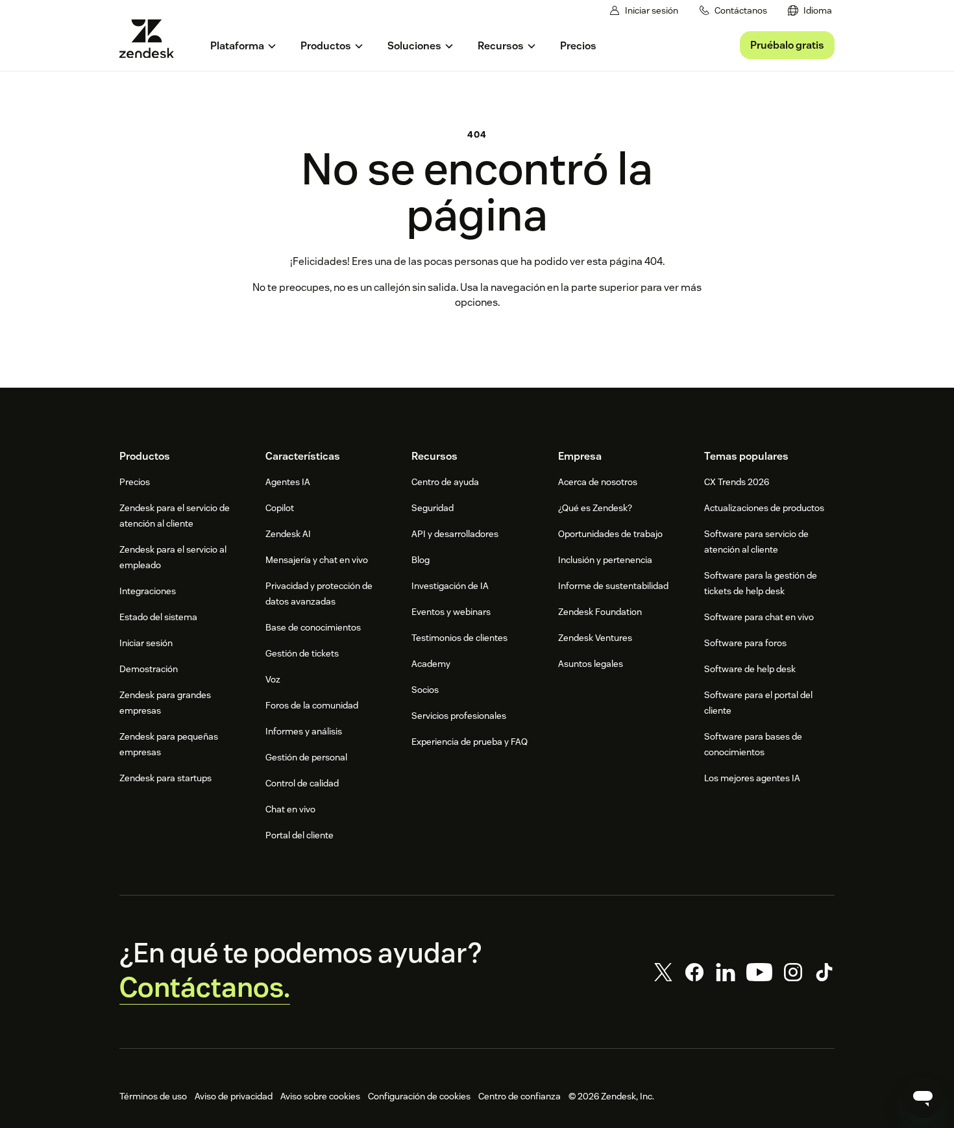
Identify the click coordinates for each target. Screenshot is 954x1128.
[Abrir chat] (923, 1097)
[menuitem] (810, 11)
